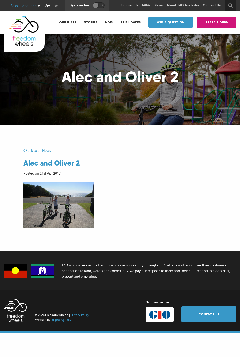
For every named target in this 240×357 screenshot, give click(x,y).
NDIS (109, 22)
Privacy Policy (80, 315)
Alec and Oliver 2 (51, 163)
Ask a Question (170, 22)
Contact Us (209, 314)
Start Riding (216, 22)
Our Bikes (67, 22)
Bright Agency (61, 320)
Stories (91, 22)
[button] (58, 205)
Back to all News (38, 150)
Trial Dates (130, 22)
